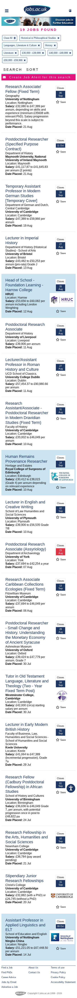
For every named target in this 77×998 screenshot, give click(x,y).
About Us (33, 967)
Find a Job (6, 967)
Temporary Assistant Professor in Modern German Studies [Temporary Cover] (22, 193)
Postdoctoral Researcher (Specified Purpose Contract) (26, 144)
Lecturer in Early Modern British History (26, 727)
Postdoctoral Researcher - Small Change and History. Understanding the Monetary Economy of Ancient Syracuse (26, 633)
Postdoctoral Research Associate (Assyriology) (25, 546)
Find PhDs (6, 972)
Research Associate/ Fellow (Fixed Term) (23, 89)
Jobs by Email (8, 982)
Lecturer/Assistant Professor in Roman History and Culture (22, 364)
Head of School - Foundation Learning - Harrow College (24, 285)
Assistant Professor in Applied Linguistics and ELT (25, 925)
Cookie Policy (58, 977)
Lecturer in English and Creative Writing (25, 504)
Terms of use (57, 967)
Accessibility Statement (63, 982)
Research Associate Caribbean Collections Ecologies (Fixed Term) (25, 584)
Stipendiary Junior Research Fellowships (24, 878)
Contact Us (34, 972)
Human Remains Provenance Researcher (26, 459)
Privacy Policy (58, 972)
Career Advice (8, 977)
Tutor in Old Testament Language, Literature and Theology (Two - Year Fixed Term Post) (27, 683)
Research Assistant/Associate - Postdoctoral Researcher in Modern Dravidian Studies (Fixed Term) (26, 413)
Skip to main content (14, 3)
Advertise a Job (9, 987)
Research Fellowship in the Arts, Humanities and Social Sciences (26, 837)
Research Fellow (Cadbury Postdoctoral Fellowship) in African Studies (24, 784)
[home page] (37, 14)
